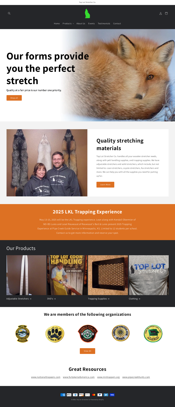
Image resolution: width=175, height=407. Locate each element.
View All (87, 351)
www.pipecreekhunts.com (136, 377)
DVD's (50, 298)
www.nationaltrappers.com (45, 377)
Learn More (105, 184)
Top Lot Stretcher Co (83, 399)
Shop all (14, 98)
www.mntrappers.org (108, 377)
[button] (9, 13)
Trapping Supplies (97, 298)
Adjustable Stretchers (17, 298)
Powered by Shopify (97, 399)
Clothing (133, 298)
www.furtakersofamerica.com (79, 377)
